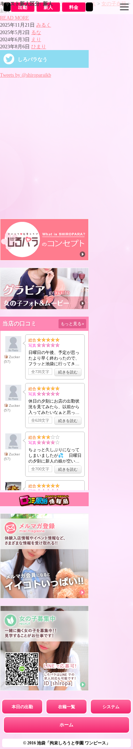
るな (36, 32)
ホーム (66, 724)
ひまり (38, 46)
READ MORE (14, 18)
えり (36, 39)
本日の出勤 (22, 707)
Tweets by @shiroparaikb (25, 75)
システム (111, 707)
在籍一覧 (66, 707)
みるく (43, 25)
